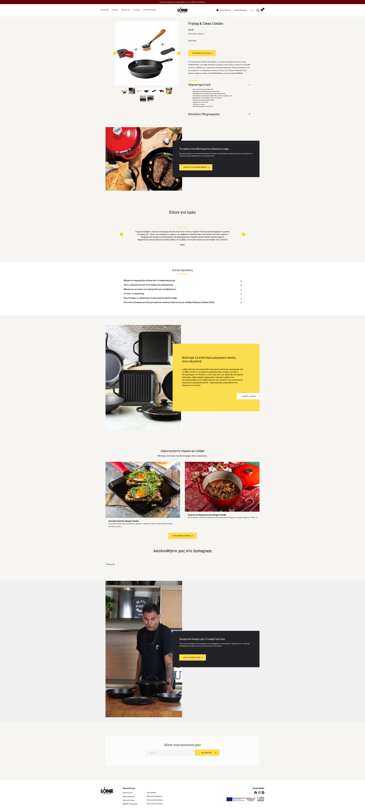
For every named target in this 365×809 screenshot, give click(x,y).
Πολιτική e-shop (129, 800)
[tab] (124, 91)
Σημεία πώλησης (129, 796)
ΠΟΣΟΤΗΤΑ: (192, 41)
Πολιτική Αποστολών (155, 804)
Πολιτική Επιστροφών (155, 800)
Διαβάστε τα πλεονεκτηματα (195, 167)
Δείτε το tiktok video (191, 657)
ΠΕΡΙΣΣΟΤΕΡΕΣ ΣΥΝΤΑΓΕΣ (181, 536)
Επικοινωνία (127, 793)
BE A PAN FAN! (206, 753)
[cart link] (261, 10)
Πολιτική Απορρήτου (154, 796)
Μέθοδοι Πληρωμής (130, 804)
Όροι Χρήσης (151, 792)
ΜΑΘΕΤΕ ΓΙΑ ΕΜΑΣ (249, 396)
